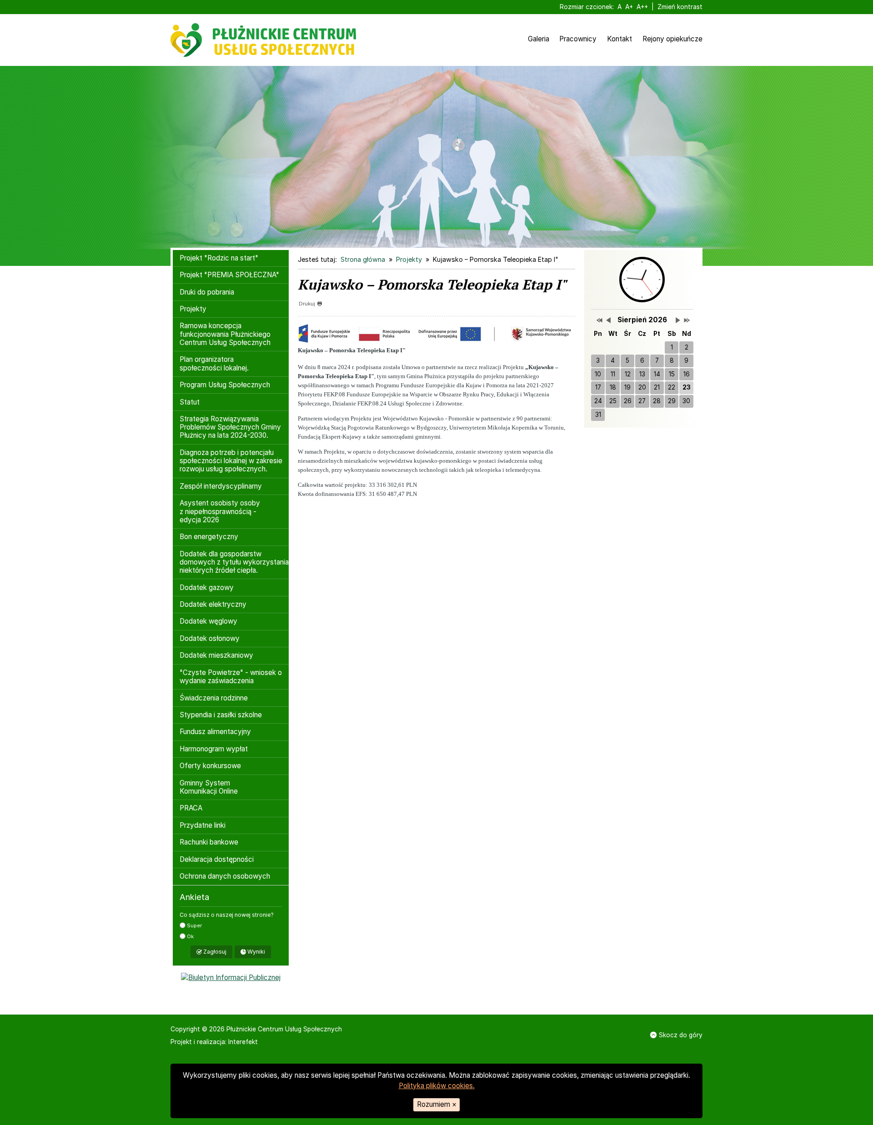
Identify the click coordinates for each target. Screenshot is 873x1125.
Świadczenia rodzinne (214, 698)
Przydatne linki (203, 825)
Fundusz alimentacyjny (215, 731)
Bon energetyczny (209, 536)
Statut (190, 402)
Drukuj (307, 303)
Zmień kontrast (679, 6)
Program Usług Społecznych (225, 384)
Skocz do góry (680, 1035)
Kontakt (619, 39)
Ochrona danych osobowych (225, 876)
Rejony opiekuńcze (672, 39)
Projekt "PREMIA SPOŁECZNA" (229, 274)
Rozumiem (437, 1104)
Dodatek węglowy (208, 621)
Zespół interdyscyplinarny (221, 486)
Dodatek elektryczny (213, 604)
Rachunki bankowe (209, 842)
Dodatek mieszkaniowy (216, 655)
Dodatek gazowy (207, 587)
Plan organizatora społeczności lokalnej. (214, 363)
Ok (190, 936)
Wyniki (255, 951)
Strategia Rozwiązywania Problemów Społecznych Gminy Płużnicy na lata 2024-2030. (230, 427)
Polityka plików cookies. (437, 1085)
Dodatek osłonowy (210, 638)
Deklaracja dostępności (217, 859)
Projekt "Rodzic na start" (219, 258)
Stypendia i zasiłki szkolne (221, 714)
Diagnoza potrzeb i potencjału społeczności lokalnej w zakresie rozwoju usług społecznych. (231, 460)
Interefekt (243, 1041)
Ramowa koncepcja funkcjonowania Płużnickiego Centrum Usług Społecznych (225, 333)
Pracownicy (578, 39)
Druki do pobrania (207, 292)
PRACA (191, 808)
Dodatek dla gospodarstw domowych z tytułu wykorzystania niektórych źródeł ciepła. (234, 562)
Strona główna (363, 259)
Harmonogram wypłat (214, 749)
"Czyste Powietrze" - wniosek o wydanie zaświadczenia (231, 676)
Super (194, 925)
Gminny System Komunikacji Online (209, 787)
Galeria (538, 39)
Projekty (193, 309)
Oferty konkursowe (210, 765)
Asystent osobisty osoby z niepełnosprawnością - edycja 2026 (220, 511)
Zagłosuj (214, 951)
